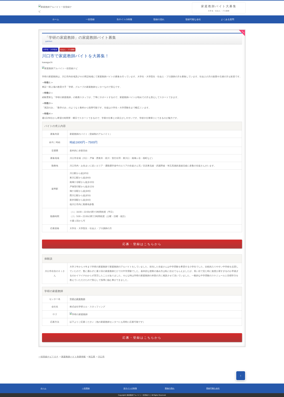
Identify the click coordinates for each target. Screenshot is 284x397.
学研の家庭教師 (77, 299)
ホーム (55, 19)
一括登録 (90, 19)
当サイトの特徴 (124, 19)
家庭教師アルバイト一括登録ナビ (139, 395)
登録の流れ (158, 19)
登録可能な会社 (193, 19)
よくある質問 (227, 19)
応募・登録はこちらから (142, 244)
